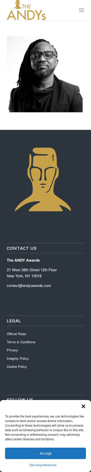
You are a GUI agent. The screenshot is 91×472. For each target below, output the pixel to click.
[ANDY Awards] (38, 10)
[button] (83, 406)
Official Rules (16, 333)
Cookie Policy (17, 366)
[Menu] (81, 10)
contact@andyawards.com (29, 285)
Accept (45, 453)
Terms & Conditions (21, 341)
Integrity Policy (18, 358)
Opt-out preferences (43, 465)
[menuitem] (81, 10)
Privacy (12, 350)
